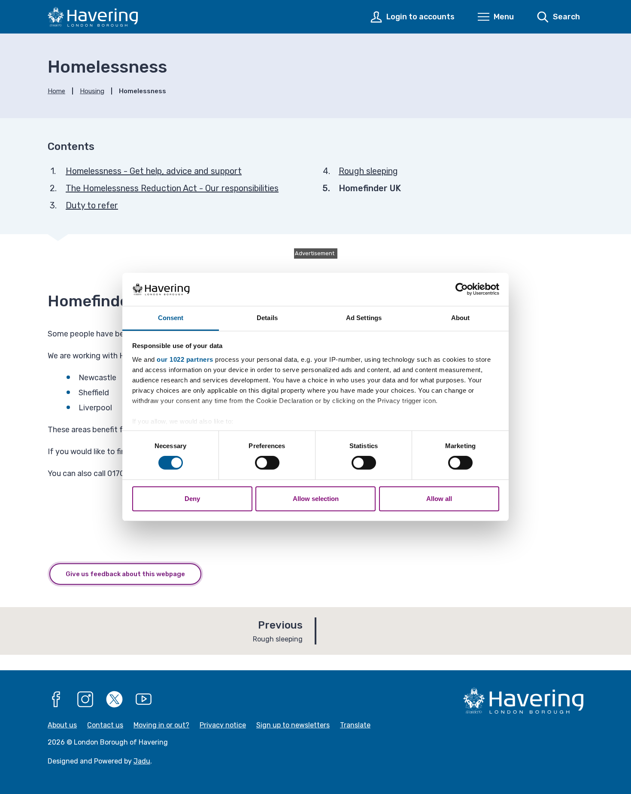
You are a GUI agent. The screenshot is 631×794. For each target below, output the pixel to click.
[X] (115, 699)
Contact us (105, 725)
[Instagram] (85, 699)
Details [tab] (267, 317)
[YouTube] (144, 699)
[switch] (267, 463)
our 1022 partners (185, 359)
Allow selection (316, 498)
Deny (192, 498)
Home (56, 91)
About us (62, 725)
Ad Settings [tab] (364, 317)
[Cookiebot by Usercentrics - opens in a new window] (461, 289)
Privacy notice (223, 725)
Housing (92, 91)
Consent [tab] (171, 317)
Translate (355, 725)
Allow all (439, 498)
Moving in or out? (161, 725)
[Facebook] (56, 699)
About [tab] (460, 317)
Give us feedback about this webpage (125, 574)
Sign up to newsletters (293, 725)
